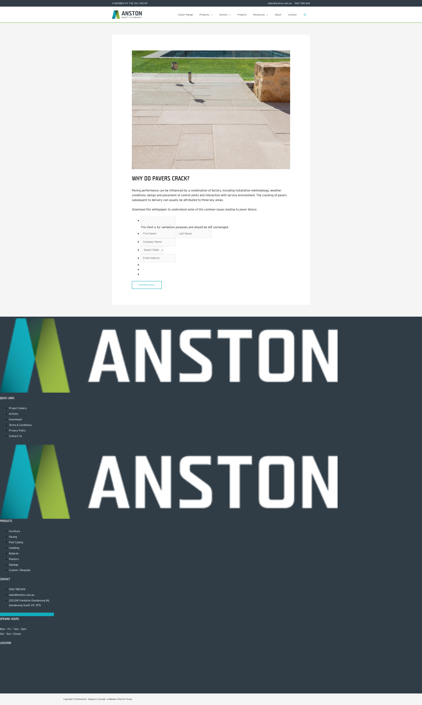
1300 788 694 (302, 3)
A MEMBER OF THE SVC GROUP (130, 3)
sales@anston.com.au (280, 3)
